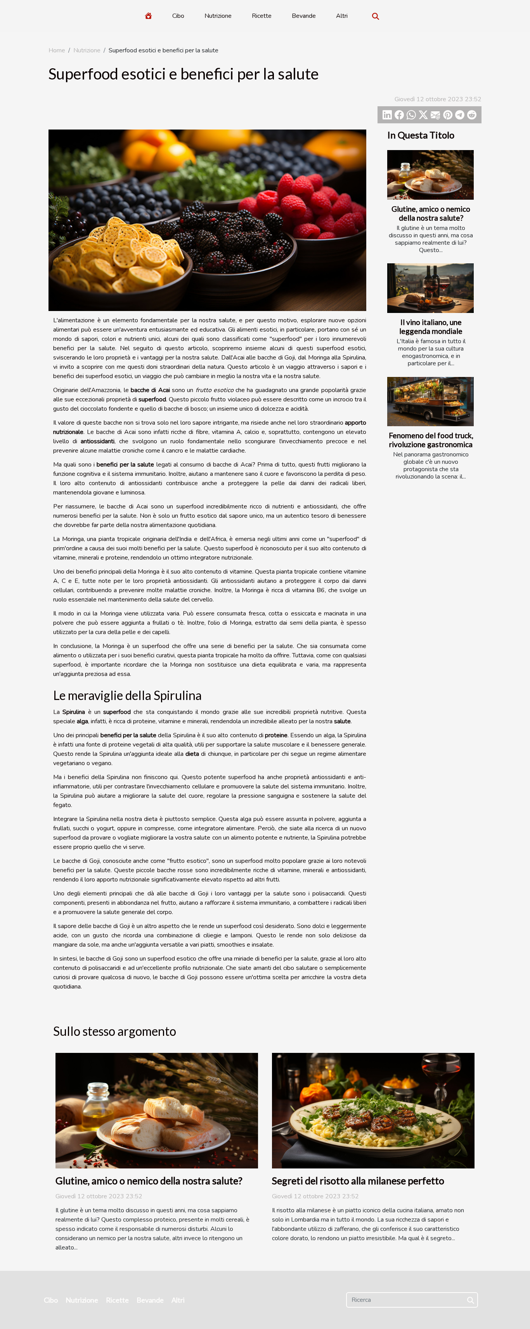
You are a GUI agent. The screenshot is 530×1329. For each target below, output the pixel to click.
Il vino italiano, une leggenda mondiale (430, 326)
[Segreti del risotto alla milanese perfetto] (373, 1110)
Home (56, 50)
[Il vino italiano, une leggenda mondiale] (430, 288)
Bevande (304, 16)
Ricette (262, 16)
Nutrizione (218, 16)
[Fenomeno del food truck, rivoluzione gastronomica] (430, 401)
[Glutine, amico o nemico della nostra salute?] (430, 174)
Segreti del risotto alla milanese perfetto (358, 1180)
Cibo (178, 16)
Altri (342, 16)
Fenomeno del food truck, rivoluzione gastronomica (431, 440)
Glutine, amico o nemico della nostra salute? (430, 213)
